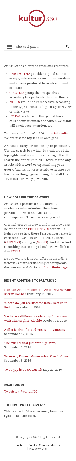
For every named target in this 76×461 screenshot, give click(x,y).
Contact (20, 445)
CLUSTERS (17, 92)
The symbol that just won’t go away (30, 343)
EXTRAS (15, 116)
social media (58, 133)
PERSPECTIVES (20, 73)
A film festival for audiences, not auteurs (34, 329)
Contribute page (56, 267)
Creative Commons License (44, 445)
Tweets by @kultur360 (20, 391)
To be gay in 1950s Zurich (23, 369)
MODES (15, 102)
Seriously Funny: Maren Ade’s (36, 356)
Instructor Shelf (38, 448)
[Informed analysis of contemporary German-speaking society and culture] (38, 27)
